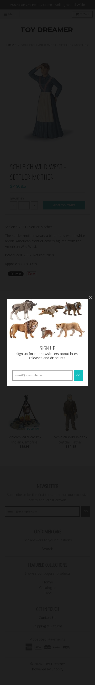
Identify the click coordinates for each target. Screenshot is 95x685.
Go (78, 375)
